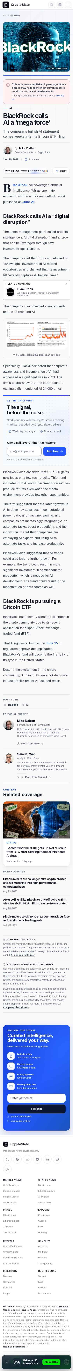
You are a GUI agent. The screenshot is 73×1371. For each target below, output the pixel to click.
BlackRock (20, 185)
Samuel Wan (26, 754)
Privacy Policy (28, 1310)
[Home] (4, 15)
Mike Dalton (27, 148)
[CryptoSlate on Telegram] (37, 1159)
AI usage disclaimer (23, 955)
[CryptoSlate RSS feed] (7, 1169)
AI (10, 108)
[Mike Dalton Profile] (7, 150)
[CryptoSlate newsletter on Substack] (27, 1159)
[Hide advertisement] (66, 1362)
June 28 (28, 202)
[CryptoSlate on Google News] (17, 1159)
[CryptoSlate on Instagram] (57, 1159)
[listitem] (10, 705)
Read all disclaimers (14, 1347)
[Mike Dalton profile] (8, 724)
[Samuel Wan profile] (8, 758)
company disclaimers (16, 1007)
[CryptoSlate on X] (7, 1159)
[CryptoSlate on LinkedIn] (47, 1159)
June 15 (52, 643)
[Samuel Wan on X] (18, 777)
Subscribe (36, 1109)
